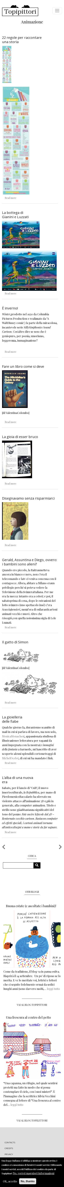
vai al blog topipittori (32, 1004)
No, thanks (28, 1181)
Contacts (10, 1142)
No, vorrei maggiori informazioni (33, 1173)
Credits (9, 1148)
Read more (10, 198)
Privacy (9, 1154)
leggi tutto (53, 989)
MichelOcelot (10, 758)
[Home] (20, 10)
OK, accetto (10, 1181)
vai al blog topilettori (32, 1120)
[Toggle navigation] (57, 10)
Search (38, 865)
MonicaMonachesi (13, 736)
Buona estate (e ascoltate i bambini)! (31, 906)
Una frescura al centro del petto (28, 1017)
